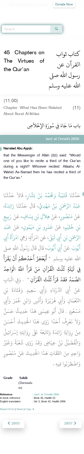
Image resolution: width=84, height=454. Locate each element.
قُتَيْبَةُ (62, 195)
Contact (71, 440)
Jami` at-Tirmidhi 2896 (46, 394)
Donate (42, 446)
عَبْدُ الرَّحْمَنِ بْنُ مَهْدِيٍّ (59, 206)
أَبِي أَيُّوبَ (54, 248)
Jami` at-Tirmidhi (23, 37)
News (21, 440)
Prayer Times (51, 13)
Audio (70, 13)
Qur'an (15, 13)
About (9, 440)
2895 (15, 423)
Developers (53, 440)
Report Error (7, 409)
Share (19, 409)
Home (5, 37)
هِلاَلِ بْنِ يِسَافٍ (35, 216)
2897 (69, 423)
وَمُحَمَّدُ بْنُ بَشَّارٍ (41, 195)
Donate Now (64, 4)
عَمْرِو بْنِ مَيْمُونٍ (38, 227)
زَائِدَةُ (9, 206)
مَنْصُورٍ (66, 216)
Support (35, 440)
